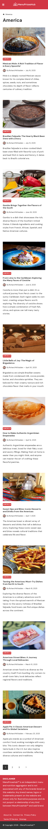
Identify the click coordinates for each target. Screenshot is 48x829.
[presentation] (24, 41)
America (7, 59)
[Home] (3, 14)
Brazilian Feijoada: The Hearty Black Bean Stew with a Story (24, 137)
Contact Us (18, 815)
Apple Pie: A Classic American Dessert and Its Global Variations (22, 728)
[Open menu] (3, 4)
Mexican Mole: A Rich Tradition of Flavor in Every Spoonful (23, 65)
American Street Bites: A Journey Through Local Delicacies (20, 658)
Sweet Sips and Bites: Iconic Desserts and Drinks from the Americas (22, 510)
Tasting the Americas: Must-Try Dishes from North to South (23, 583)
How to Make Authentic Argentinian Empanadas (21, 434)
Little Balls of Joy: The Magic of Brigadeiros (18, 361)
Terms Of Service (10, 819)
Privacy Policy (30, 815)
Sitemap (22, 819)
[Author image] (4, 70)
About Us (7, 815)
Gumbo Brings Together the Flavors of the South (22, 206)
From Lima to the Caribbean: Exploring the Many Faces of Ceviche (22, 279)
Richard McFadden (16, 70)
